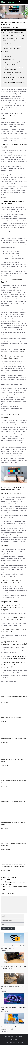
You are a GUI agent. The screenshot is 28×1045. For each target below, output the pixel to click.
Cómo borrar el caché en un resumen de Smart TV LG (14, 55)
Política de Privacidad (14, 1039)
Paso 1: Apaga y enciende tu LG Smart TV (15, 38)
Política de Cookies (19, 1036)
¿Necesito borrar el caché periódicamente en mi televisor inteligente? (15, 63)
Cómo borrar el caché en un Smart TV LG (13, 35)
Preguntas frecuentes (8, 59)
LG (4, 879)
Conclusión (5, 51)
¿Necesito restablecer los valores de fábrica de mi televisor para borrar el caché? (15, 84)
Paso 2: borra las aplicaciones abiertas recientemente (14, 42)
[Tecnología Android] (7, 2)
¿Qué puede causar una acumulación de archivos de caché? (14, 78)
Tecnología (12, 877)
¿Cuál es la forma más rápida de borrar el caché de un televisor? (14, 68)
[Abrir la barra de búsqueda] (19, 2)
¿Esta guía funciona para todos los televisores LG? (13, 73)
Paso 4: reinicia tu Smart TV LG (12, 48)
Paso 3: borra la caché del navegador (13, 46)
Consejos (6, 877)
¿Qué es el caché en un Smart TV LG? (13, 32)
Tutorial (7, 879)
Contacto (12, 1036)
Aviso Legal (7, 1036)
